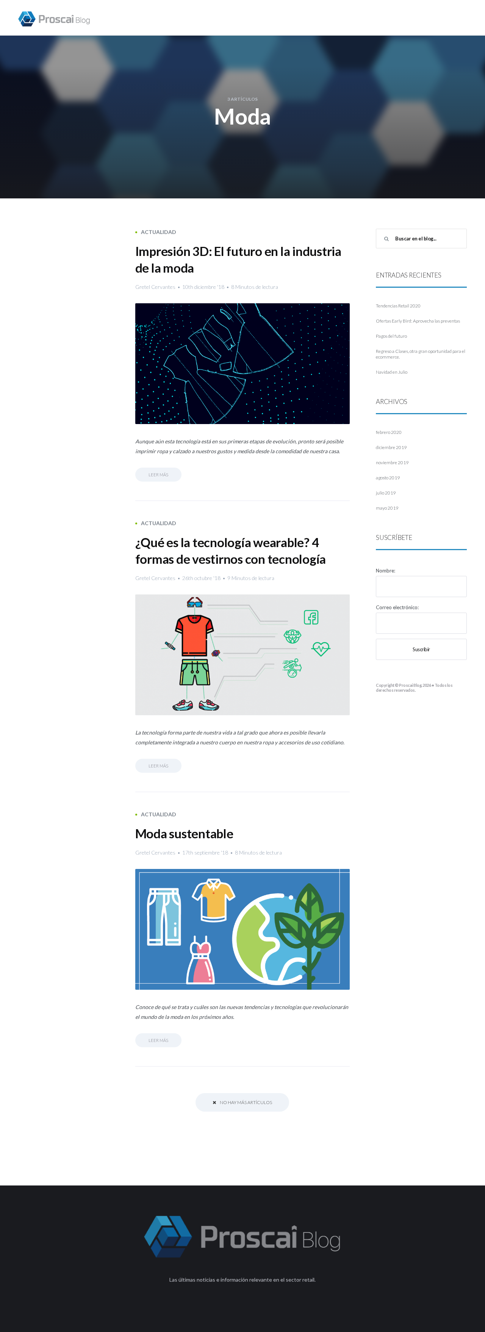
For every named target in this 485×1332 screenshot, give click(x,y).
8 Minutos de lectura (254, 287)
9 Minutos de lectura (250, 578)
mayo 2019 (387, 508)
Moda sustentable (184, 833)
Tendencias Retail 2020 (398, 306)
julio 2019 (386, 493)
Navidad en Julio (391, 372)
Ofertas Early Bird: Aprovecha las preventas (418, 321)
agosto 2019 (388, 477)
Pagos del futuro (391, 336)
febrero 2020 (389, 432)
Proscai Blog (410, 685)
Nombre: (385, 571)
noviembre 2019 (392, 462)
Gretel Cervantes (155, 287)
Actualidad (158, 232)
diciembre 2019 (391, 447)
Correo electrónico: (397, 607)
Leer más (158, 474)
